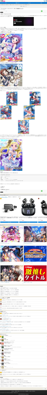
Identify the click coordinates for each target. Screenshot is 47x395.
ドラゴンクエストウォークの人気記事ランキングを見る (6, 323)
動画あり (1, 187)
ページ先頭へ (44, 388)
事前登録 (21, 6)
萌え (3, 187)
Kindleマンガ (9, 196)
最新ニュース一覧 (12, 4)
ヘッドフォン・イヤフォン (4, 196)
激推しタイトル (25, 6)
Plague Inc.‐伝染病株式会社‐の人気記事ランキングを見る (6, 326)
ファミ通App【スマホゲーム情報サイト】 (4, 4)
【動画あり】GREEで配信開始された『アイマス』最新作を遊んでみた (9, 172)
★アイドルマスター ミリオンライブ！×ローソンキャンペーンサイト (8, 138)
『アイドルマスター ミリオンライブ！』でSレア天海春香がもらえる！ (22, 4)
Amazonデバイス (15, 196)
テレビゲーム (19, 196)
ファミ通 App (2, 1)
